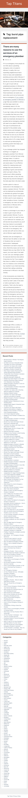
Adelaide (6, 720)
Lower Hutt (6, 701)
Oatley (5, 743)
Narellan (6, 730)
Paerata (6, 669)
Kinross (6, 762)
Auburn (5, 728)
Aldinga (6, 711)
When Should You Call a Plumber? (12, 600)
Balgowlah (6, 696)
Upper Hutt (6, 647)
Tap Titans (14, 4)
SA (10, 59)
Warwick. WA (7, 735)
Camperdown (7, 719)
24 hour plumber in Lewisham (11, 460)
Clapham (6, 763)
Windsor (6, 640)
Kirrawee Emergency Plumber (11, 517)
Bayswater (6, 661)
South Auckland (8, 707)
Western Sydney (8, 666)
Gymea (5, 741)
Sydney (6, 642)
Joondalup (6, 786)
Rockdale (6, 744)
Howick (6, 699)
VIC (5, 680)
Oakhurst (6, 755)
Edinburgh (6, 671)
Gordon (6, 758)
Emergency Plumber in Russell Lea (12, 369)
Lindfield (6, 771)
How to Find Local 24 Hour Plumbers (13, 546)
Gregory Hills (7, 688)
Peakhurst (6, 725)
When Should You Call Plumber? (12, 592)
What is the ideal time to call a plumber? (14, 509)
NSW (5, 644)
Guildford (6, 682)
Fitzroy (5, 679)
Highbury (6, 776)
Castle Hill (6, 770)
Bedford (6, 754)
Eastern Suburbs (8, 715)
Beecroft (6, 766)
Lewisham (6, 712)
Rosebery (6, 717)
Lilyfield (6, 760)
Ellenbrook (6, 674)
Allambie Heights (8, 703)
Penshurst (6, 765)
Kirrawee (6, 739)
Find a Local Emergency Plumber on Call (14, 565)
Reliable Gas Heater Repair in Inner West (14, 378)
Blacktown (6, 685)
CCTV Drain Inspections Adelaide (12, 474)
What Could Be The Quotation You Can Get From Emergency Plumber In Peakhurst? (13, 481)
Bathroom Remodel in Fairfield (11, 431)
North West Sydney (9, 653)
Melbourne (6, 723)
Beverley (6, 751)
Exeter (5, 781)
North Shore (7, 676)
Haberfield (6, 709)
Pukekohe (6, 668)
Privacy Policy (17, 796)
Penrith (5, 733)
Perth (5, 782)
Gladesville (6, 655)
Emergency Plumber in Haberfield (12, 455)
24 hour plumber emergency (12, 345)
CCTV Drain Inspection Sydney (11, 413)
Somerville (6, 779)
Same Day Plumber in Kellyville (11, 450)
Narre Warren (7, 722)
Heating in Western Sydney (11, 393)
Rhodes (6, 664)
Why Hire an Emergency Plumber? (12, 554)
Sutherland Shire (8, 736)
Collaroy (6, 731)
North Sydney (7, 693)
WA (5, 663)
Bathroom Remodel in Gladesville (12, 377)
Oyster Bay (6, 773)
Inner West (6, 656)
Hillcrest (7, 59)
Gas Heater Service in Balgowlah (12, 436)
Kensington (6, 757)
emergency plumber (17, 347)
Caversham (7, 752)
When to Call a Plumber (10, 575)
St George (6, 684)
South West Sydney (9, 690)
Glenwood (6, 768)
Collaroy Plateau (8, 747)
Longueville (7, 746)
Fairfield (6, 691)
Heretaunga (7, 648)
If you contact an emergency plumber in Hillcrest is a (14, 100)
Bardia (5, 727)
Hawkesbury (7, 658)
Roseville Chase (8, 645)
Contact (22, 334)
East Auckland (7, 698)
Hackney (6, 784)
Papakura (6, 677)
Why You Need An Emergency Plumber (13, 541)
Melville (6, 778)
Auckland (6, 652)
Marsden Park (7, 687)
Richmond (6, 660)
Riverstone (6, 704)
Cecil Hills (6, 714)
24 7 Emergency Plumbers (10, 570)
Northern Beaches (8, 695)
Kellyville (6, 706)
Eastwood (6, 774)
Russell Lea (7, 650)
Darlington (6, 738)
